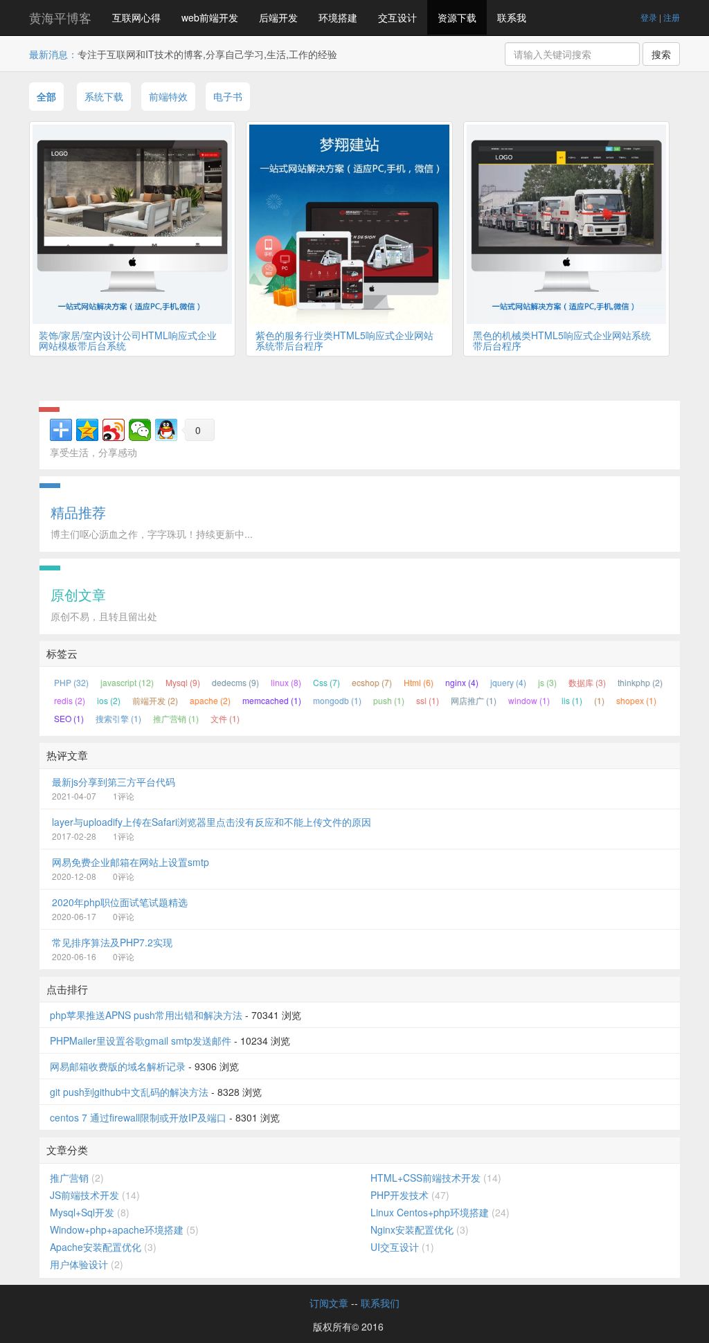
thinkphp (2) (640, 682)
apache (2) (210, 700)
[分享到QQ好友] (166, 430)
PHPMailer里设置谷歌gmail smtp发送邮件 (140, 1040)
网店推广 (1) (473, 700)
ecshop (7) (372, 682)
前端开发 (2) (155, 700)
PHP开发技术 (399, 1195)
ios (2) (108, 700)
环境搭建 (337, 17)
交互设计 (397, 17)
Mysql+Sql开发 (82, 1212)
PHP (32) (71, 682)
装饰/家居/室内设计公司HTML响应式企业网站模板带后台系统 (128, 340)
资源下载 (457, 17)
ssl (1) (427, 700)
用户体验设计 (79, 1264)
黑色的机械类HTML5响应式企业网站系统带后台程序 (562, 340)
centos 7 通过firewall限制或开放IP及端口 (138, 1117)
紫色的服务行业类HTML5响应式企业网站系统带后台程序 (344, 340)
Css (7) (326, 682)
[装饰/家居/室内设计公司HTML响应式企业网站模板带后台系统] (132, 224)
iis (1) (572, 700)
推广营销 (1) (176, 718)
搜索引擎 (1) (118, 718)
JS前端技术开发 (84, 1195)
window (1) (529, 700)
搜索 (661, 54)
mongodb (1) (337, 700)
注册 (671, 17)
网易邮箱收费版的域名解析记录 (118, 1066)
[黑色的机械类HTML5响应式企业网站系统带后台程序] (566, 224)
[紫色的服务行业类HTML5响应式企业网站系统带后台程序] (349, 224)
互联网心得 (136, 17)
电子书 (227, 96)
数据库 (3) (587, 682)
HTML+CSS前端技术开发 (425, 1177)
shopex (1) (636, 700)
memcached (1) (271, 700)
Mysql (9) (182, 682)
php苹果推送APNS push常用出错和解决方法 (146, 1015)
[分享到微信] (140, 430)
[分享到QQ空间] (87, 430)
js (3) (547, 682)
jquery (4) (508, 682)
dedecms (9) (235, 682)
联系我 (511, 17)
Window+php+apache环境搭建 (116, 1229)
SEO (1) (69, 718)
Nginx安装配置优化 (412, 1229)
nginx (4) (461, 682)
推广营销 (69, 1177)
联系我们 (380, 1303)
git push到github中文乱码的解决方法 (129, 1092)
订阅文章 (328, 1303)
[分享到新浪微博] (113, 430)
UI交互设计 (394, 1247)
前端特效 (168, 96)
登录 (648, 17)
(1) (599, 700)
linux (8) (286, 682)
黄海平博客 (60, 17)
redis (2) (69, 700)
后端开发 (278, 17)
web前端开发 (209, 17)
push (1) (388, 700)
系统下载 (103, 96)
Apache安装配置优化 (95, 1247)
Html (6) (418, 682)
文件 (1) (225, 718)
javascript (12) (127, 682)
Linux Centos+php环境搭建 (429, 1212)
